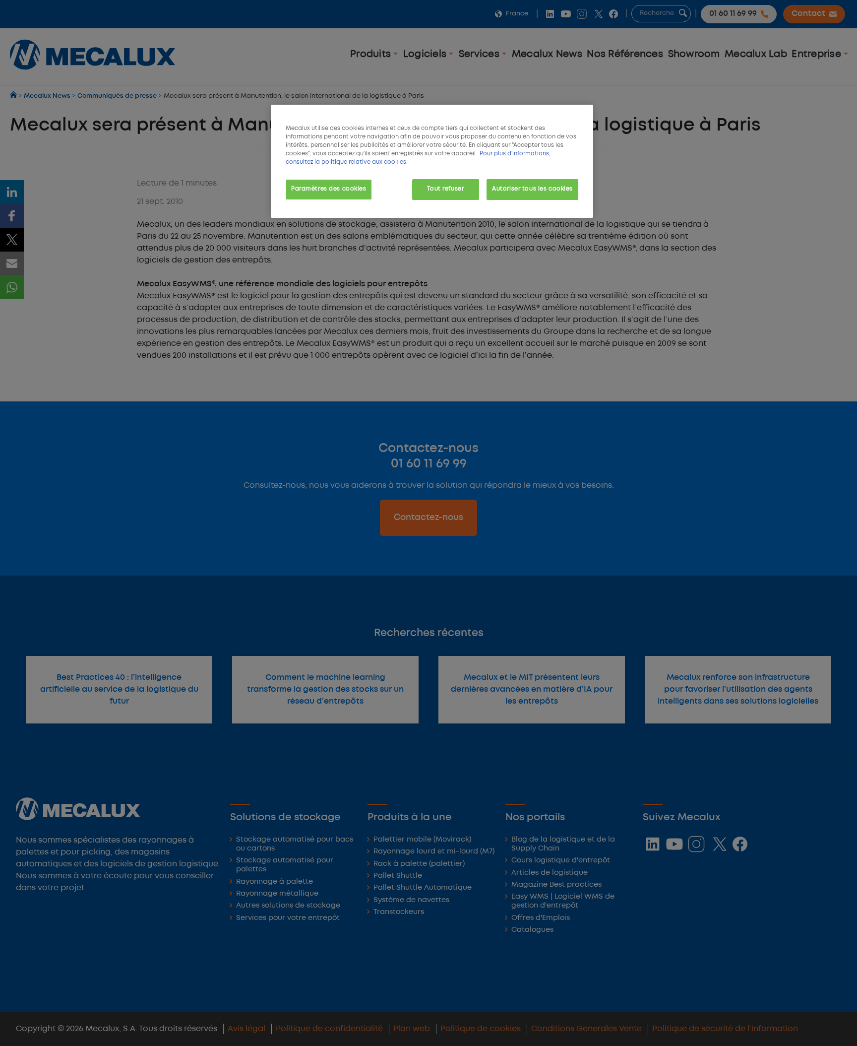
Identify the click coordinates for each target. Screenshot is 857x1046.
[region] (432, 161)
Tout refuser (445, 189)
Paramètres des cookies (329, 189)
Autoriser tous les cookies (532, 189)
